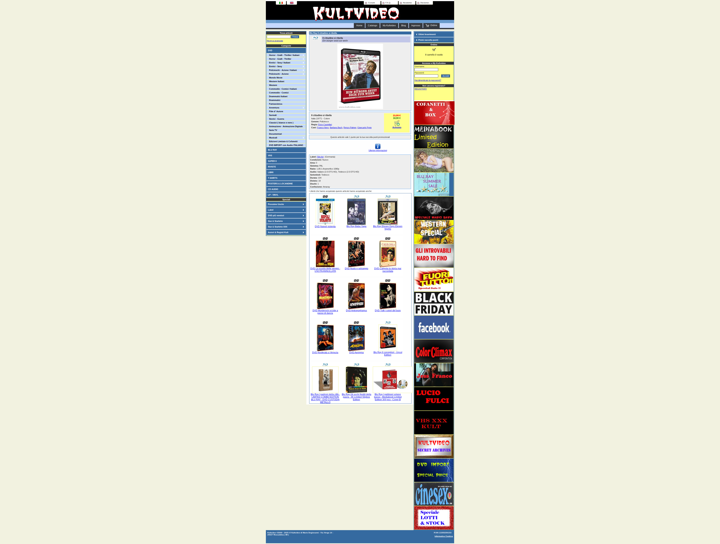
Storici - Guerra (276, 119)
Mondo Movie (275, 78)
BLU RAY (272, 150)
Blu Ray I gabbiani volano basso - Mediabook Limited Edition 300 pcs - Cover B (388, 397)
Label (270, 210)
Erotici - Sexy (275, 66)
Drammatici (274, 100)
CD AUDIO (273, 189)
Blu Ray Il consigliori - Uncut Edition (388, 353)
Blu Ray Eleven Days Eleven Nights (387, 227)
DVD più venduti (276, 215)
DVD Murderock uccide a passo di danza (325, 311)
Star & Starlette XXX (277, 227)
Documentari (275, 134)
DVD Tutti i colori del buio (388, 310)
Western (272, 85)
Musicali (272, 138)
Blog (403, 25)
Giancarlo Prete (364, 127)
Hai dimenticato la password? (428, 80)
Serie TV (272, 130)
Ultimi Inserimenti (427, 34)
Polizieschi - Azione (278, 74)
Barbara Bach (336, 127)
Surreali (272, 115)
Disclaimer (424, 3)
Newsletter (407, 3)
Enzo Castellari (325, 124)
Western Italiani (276, 81)
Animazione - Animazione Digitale (285, 126)
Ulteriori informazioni (378, 150)
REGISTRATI (421, 89)
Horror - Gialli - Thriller (279, 59)
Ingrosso (415, 25)
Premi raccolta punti (428, 40)
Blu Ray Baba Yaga (356, 226)
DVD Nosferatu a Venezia (325, 352)
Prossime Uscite (276, 204)
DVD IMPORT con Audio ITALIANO (285, 145)
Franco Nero (323, 127)
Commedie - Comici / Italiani (282, 89)
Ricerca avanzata (275, 41)
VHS (270, 155)
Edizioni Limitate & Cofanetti (283, 141)
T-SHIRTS (272, 178)
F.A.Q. (388, 3)
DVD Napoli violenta (325, 226)
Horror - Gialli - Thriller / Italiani (283, 55)
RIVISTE (272, 167)
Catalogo (372, 25)
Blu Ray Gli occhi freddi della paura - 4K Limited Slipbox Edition (356, 397)
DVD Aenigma (356, 352)
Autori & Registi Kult (278, 232)
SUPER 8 (272, 161)
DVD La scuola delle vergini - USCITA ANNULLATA (325, 269)
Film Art (320, 157)
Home (359, 25)
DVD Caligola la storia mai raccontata (387, 269)
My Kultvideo (389, 25)
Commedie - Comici (278, 93)
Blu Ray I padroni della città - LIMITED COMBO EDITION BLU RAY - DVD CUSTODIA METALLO (325, 398)
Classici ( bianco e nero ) (280, 123)
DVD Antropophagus (356, 310)
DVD (270, 50)
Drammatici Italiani (277, 96)
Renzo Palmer (350, 127)
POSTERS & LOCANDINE (280, 183)
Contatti (371, 3)
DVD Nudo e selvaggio (356, 268)
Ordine (433, 25)
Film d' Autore (275, 111)
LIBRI (270, 172)
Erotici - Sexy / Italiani (279, 63)
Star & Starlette (275, 221)
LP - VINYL (273, 195)
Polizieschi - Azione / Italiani (282, 70)
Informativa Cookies (444, 536)
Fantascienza (275, 104)
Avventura (273, 108)
